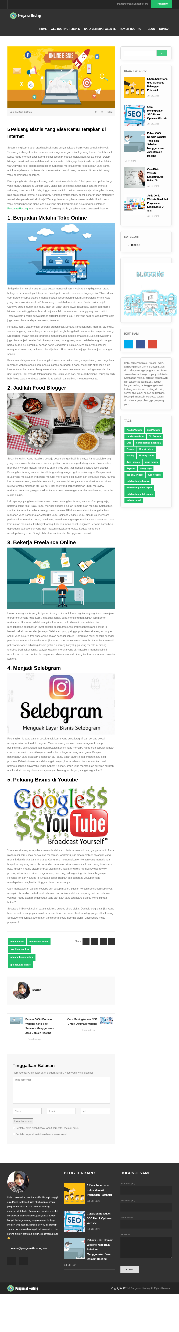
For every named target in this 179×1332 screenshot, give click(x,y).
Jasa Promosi (133, 462)
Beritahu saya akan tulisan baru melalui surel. (41, 1134)
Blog (151, 29)
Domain (130, 449)
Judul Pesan (126, 1217)
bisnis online (17, 941)
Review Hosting (130, 29)
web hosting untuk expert (139, 487)
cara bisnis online (19, 949)
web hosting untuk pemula (140, 494)
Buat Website (153, 430)
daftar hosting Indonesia (148, 442)
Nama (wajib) (127, 1183)
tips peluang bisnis (20, 964)
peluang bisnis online (21, 957)
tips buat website (135, 474)
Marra (36, 990)
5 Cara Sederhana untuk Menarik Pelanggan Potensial (99, 1190)
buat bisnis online (38, 941)
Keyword (131, 468)
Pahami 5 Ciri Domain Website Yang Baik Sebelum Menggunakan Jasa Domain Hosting (39, 1029)
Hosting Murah (146, 455)
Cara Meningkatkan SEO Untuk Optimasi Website (82, 1024)
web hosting (154, 474)
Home (43, 29)
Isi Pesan (125, 1234)
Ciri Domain (155, 436)
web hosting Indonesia (138, 481)
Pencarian (162, 3)
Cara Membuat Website (100, 29)
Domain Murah (146, 449)
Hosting (130, 455)
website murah (134, 500)
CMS (129, 442)
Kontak (164, 29)
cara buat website (135, 436)
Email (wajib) (127, 1200)
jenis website (151, 462)
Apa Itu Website (134, 430)
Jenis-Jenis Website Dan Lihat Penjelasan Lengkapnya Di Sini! (157, 203)
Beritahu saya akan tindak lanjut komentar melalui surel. (47, 1127)
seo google (145, 468)
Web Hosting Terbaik (65, 29)
